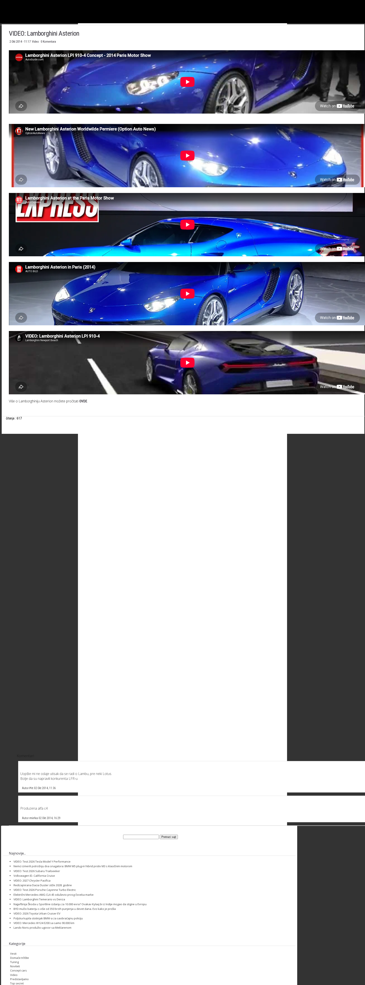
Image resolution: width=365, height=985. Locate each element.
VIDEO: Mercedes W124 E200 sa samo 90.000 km (44, 923)
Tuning (14, 962)
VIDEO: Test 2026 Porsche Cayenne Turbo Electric (45, 890)
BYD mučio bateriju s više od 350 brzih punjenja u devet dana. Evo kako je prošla (65, 909)
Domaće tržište (19, 958)
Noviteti (15, 966)
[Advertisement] (187, 479)
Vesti (13, 953)
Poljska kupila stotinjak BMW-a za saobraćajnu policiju (48, 918)
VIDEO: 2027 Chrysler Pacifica (32, 880)
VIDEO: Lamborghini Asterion (44, 33)
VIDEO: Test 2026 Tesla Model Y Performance (42, 861)
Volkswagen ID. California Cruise (34, 876)
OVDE (83, 401)
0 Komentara (48, 41)
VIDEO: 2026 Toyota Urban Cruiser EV (37, 913)
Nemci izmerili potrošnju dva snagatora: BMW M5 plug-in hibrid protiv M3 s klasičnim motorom (73, 866)
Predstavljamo (19, 979)
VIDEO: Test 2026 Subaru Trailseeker (37, 871)
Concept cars (18, 970)
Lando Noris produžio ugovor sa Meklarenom (42, 927)
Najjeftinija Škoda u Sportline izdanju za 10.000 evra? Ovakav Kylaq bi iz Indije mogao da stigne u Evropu (80, 904)
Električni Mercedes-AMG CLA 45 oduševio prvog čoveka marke (54, 895)
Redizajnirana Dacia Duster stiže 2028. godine (43, 885)
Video (35, 41)
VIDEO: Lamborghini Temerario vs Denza (39, 899)
